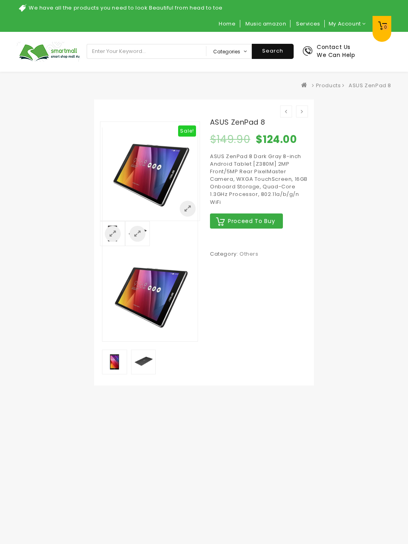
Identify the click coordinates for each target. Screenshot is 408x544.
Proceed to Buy (251, 221)
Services (308, 23)
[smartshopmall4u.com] (306, 85)
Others (249, 254)
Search (272, 51)
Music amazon (265, 23)
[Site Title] (48, 51)
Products (328, 85)
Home (227, 23)
